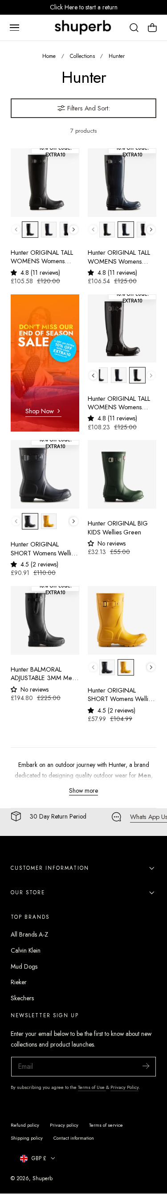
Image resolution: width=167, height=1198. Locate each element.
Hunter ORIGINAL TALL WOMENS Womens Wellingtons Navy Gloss (119, 257)
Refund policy (25, 1125)
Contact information (73, 1137)
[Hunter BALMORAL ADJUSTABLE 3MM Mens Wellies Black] (45, 620)
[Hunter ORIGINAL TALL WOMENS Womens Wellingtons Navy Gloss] (122, 182)
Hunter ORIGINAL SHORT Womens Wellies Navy (44, 549)
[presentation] (73, 229)
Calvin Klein (26, 950)
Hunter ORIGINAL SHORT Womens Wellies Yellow (121, 695)
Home (49, 56)
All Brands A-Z (29, 934)
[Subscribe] (145, 1066)
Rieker (19, 982)
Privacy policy (64, 1125)
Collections (82, 56)
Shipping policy (27, 1137)
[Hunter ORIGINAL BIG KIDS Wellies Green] (122, 474)
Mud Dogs (24, 966)
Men (144, 775)
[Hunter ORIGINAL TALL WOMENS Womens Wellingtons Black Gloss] (122, 328)
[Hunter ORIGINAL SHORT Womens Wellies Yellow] (122, 620)
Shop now (39, 411)
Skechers (22, 998)
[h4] (45, 363)
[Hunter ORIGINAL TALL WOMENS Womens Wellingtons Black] (45, 182)
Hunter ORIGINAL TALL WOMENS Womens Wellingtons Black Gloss (119, 403)
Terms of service (106, 1125)
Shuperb (43, 1178)
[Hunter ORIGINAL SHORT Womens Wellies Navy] (45, 474)
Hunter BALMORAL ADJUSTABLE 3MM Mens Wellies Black (44, 674)
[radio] (30, 229)
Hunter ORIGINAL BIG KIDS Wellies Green (118, 527)
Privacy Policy (124, 1087)
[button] (14, 28)
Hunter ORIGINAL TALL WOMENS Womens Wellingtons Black (42, 257)
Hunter (117, 56)
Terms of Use (92, 1087)
